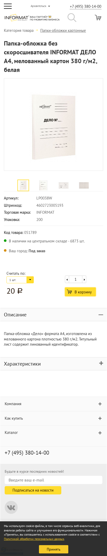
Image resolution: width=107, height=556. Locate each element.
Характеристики (22, 363)
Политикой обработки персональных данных (34, 539)
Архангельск (38, 6)
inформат (32, 19)
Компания (13, 403)
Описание (15, 314)
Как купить (14, 418)
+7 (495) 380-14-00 (85, 6)
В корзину (83, 292)
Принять (54, 549)
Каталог (11, 432)
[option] (53, 124)
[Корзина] (98, 17)
